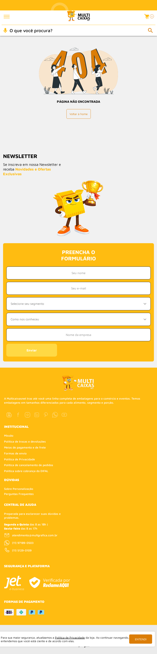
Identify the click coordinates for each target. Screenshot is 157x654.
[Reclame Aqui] (50, 582)
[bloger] (9, 415)
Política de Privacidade (19, 459)
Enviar (32, 350)
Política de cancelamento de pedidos (28, 465)
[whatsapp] (55, 415)
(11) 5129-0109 (21, 550)
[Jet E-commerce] (14, 583)
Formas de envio (15, 453)
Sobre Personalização (18, 488)
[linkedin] (37, 415)
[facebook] (18, 415)
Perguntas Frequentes (19, 494)
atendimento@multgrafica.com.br (34, 535)
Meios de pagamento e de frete (25, 447)
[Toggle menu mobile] (9, 16)
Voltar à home (79, 114)
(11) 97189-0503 (23, 542)
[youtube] (64, 415)
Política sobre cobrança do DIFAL (26, 471)
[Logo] (78, 18)
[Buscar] (150, 30)
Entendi (140, 639)
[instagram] (27, 415)
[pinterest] (46, 415)
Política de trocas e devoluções (25, 441)
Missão (8, 435)
